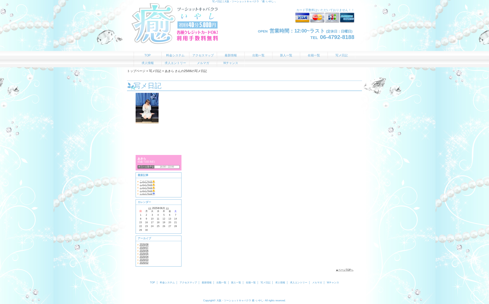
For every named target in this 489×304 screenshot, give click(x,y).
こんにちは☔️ (147, 193)
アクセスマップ (188, 282)
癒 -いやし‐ (258, 300)
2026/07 (144, 247)
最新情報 (207, 282)
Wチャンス (333, 282)
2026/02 (144, 262)
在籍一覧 (251, 282)
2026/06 (144, 250)
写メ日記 (155, 71)
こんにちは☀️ (147, 181)
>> (167, 208)
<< (149, 208)
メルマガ (317, 282)
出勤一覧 (221, 282)
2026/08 (144, 244)
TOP (147, 55)
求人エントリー (298, 282)
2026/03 (144, 259)
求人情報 (280, 282)
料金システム (167, 282)
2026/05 (144, 253)
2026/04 (144, 256)
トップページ (136, 71)
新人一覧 (236, 282)
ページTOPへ (345, 269)
